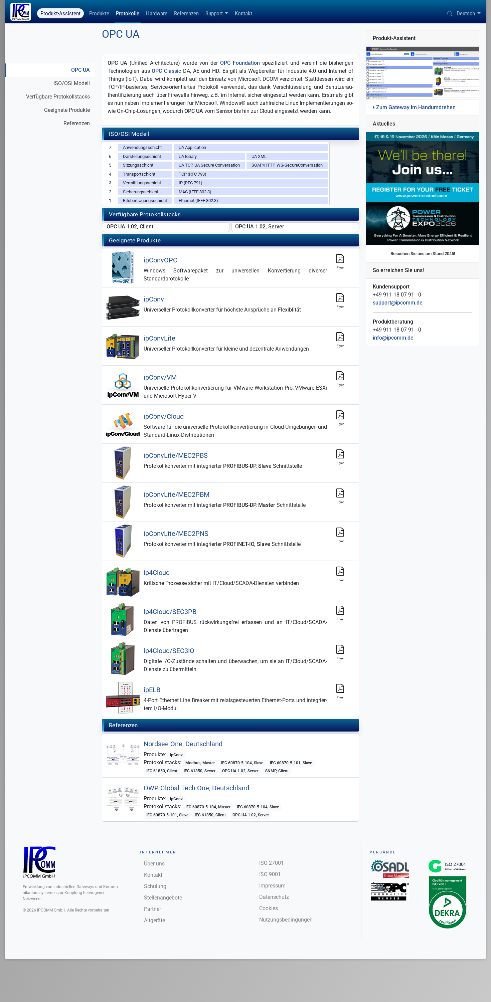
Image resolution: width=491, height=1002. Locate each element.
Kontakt (243, 13)
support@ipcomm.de (398, 302)
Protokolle (127, 13)
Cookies (268, 908)
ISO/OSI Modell (71, 83)
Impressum (272, 885)
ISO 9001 (270, 874)
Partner (152, 909)
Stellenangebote (163, 897)
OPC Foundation (240, 63)
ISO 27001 (271, 863)
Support (214, 13)
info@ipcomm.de (393, 338)
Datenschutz (274, 897)
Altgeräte (154, 920)
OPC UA (80, 70)
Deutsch (466, 13)
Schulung (155, 886)
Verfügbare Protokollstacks (58, 96)
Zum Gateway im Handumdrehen (415, 107)
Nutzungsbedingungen (286, 920)
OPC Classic (166, 71)
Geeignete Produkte (67, 110)
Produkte (99, 13)
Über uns (154, 863)
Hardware (156, 13)
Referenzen (186, 13)
